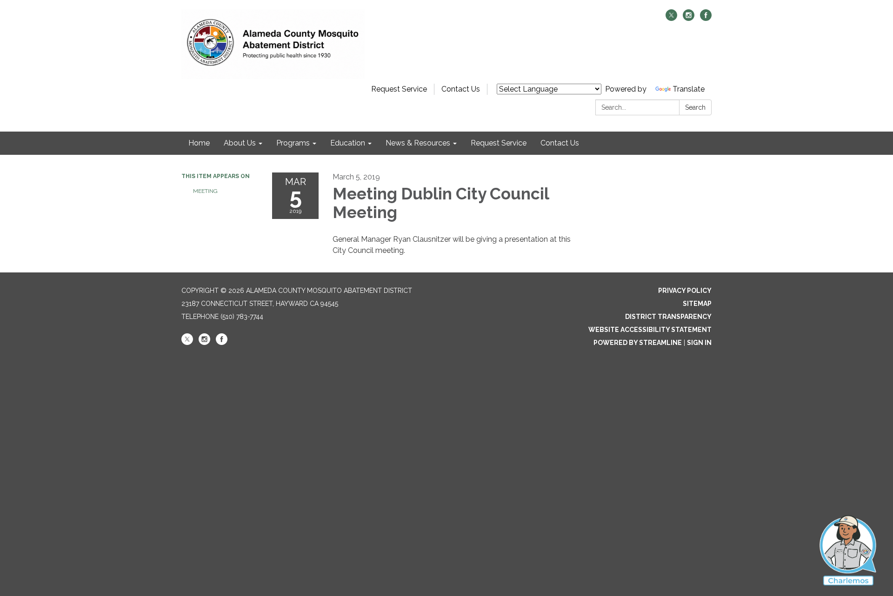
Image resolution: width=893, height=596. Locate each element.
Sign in (699, 342)
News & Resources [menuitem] (418, 143)
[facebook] (706, 18)
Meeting (205, 191)
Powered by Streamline (637, 342)
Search (695, 107)
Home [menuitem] (199, 143)
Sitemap (697, 303)
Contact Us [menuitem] (559, 143)
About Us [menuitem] (240, 143)
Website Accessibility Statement (650, 329)
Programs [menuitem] (293, 143)
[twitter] (671, 18)
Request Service (399, 89)
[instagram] (688, 18)
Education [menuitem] (347, 143)
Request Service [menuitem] (498, 143)
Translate (689, 89)
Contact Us (460, 89)
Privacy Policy (685, 290)
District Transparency (668, 316)
